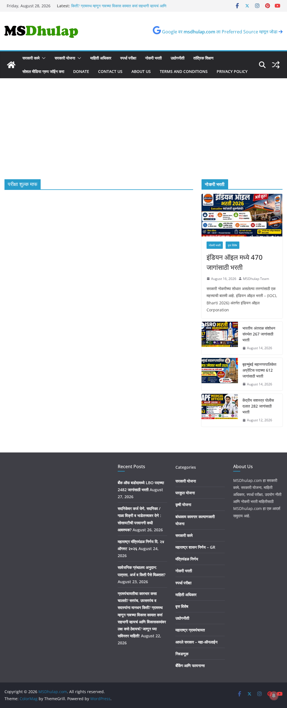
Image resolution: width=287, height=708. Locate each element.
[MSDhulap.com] (11, 65)
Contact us (110, 71)
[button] (43, 58)
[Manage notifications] (273, 695)
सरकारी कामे (31, 58)
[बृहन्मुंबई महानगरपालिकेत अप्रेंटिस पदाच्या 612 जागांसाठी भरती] (220, 374)
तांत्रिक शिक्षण (203, 58)
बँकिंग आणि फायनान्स (190, 665)
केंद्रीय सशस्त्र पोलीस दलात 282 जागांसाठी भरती (258, 406)
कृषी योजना (183, 504)
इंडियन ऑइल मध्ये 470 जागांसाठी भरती (235, 262)
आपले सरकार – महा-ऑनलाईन (196, 642)
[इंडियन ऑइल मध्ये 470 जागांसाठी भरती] (242, 215)
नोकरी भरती (153, 58)
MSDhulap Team (256, 278)
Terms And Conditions (184, 71)
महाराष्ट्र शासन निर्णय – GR (195, 547)
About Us (141, 71)
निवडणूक (181, 653)
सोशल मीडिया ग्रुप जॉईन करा (43, 71)
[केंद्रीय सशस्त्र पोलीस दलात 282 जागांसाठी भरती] (220, 410)
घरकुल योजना (185, 492)
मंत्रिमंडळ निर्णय (186, 559)
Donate (81, 71)
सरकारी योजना (65, 58)
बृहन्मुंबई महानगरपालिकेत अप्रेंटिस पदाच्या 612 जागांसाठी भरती (259, 370)
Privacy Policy (232, 71)
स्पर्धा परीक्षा (128, 58)
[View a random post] (276, 65)
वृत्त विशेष (232, 245)
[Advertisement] (143, 137)
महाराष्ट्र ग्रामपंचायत (190, 630)
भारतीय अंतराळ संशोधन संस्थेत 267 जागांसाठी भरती (258, 333)
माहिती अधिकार (100, 58)
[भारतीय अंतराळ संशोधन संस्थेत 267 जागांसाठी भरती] (220, 338)
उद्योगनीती (177, 58)
